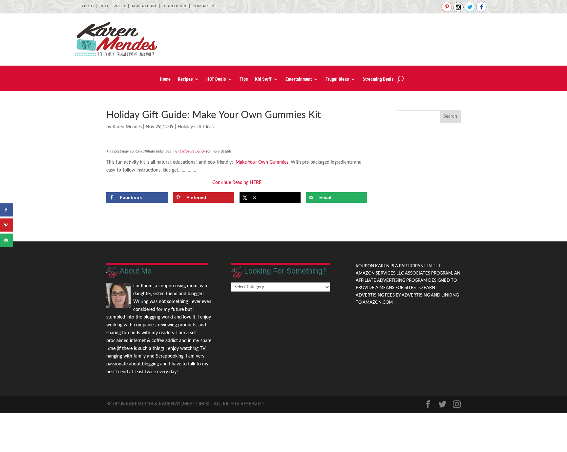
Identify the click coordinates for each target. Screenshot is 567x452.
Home (165, 79)
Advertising (145, 6)
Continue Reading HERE (237, 182)
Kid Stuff (263, 79)
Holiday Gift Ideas (196, 127)
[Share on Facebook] (6, 209)
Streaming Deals (378, 79)
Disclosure (175, 6)
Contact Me (205, 6)
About (87, 6)
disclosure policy (191, 151)
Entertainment (298, 79)
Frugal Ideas (337, 79)
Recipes (185, 79)
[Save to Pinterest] (6, 225)
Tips (244, 79)
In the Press (113, 6)
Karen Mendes (127, 127)
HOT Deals (216, 79)
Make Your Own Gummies (262, 162)
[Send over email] (6, 240)
